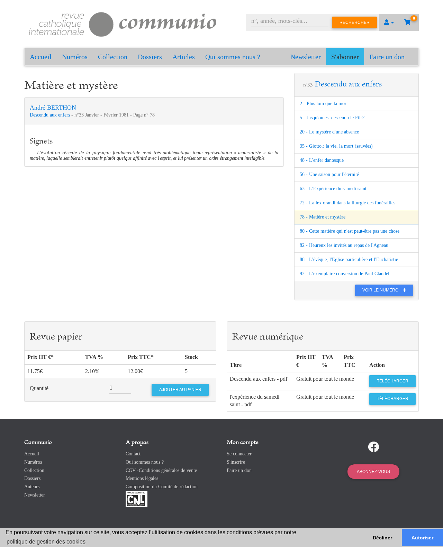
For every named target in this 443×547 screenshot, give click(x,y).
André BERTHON (53, 107)
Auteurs (31, 486)
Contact (133, 453)
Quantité (39, 388)
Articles (183, 57)
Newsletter (305, 57)
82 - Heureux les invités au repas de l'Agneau (344, 245)
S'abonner (345, 57)
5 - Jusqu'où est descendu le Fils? (332, 117)
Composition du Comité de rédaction (162, 486)
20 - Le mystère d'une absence (329, 132)
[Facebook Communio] (373, 447)
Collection (112, 57)
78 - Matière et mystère (322, 217)
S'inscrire (236, 462)
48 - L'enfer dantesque (322, 160)
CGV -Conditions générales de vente (161, 470)
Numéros (75, 57)
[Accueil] (123, 23)
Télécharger (392, 381)
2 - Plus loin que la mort (324, 103)
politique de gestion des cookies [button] (46, 542)
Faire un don (387, 57)
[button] (389, 22)
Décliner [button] (382, 537)
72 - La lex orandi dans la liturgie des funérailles (347, 202)
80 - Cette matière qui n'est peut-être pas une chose (349, 231)
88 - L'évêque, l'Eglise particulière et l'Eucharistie (349, 259)
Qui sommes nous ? (232, 57)
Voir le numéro (380, 290)
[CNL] (136, 498)
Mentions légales (142, 478)
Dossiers (150, 57)
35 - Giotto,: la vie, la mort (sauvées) (336, 146)
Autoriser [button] (422, 537)
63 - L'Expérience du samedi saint (333, 188)
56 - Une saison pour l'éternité (329, 174)
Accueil (41, 57)
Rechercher (355, 22)
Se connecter (239, 453)
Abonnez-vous (373, 471)
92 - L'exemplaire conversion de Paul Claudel (344, 273)
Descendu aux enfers (50, 115)
